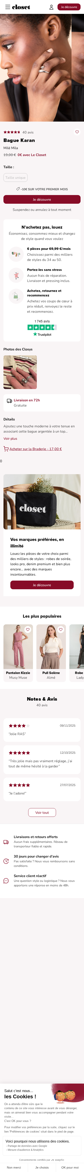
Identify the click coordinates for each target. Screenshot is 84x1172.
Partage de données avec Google (27, 1146)
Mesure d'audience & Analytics (26, 1149)
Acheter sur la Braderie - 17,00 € (35, 449)
